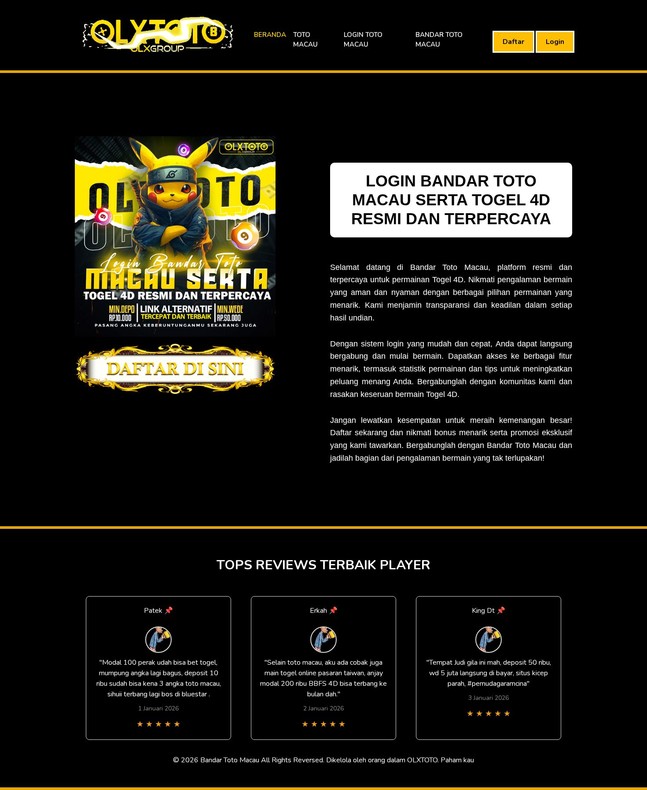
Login (555, 42)
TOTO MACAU (305, 39)
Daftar (513, 42)
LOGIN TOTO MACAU (363, 39)
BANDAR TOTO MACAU (439, 39)
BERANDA (270, 34)
